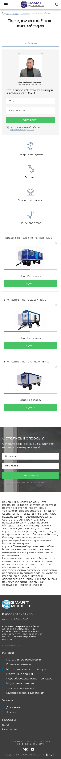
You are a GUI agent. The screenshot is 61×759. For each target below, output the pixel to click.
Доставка (13, 707)
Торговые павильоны (21, 688)
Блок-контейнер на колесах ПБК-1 (26, 361)
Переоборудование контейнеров (29, 678)
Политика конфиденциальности (33, 742)
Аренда (11, 712)
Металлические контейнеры (26, 669)
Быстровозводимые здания (25, 692)
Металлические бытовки (23, 659)
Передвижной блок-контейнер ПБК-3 (28, 238)
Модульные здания (19, 673)
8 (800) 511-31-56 (17, 614)
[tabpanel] (30, 257)
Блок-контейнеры (18, 664)
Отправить (30, 120)
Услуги (7, 700)
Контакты (9, 729)
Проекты (9, 720)
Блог (6, 724)
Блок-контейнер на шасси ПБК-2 (25, 299)
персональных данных (22, 130)
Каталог (8, 653)
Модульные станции (20, 683)
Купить (30, 283)
